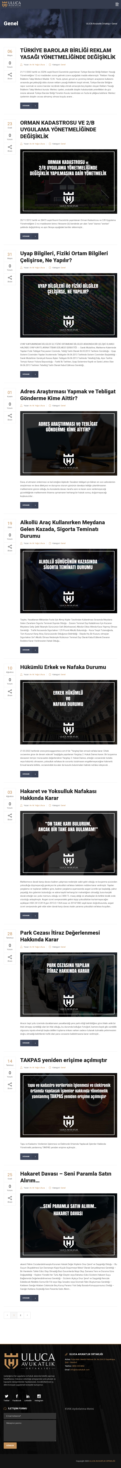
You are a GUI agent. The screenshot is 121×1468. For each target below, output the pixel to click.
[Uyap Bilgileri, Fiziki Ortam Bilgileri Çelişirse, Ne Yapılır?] (68, 305)
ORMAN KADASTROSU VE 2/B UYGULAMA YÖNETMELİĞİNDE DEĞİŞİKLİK (58, 130)
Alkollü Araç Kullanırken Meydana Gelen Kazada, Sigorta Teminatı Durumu (62, 529)
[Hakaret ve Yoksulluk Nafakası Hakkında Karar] (68, 843)
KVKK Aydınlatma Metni (79, 1408)
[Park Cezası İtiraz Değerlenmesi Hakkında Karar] (68, 984)
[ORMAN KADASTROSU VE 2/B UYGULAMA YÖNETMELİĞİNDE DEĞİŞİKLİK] (68, 181)
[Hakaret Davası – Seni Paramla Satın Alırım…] (68, 1225)
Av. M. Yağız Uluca (37, 65)
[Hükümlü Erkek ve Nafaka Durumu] (68, 712)
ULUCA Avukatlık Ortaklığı (98, 24)
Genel (63, 65)
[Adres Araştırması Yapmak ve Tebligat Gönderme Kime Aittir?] (68, 443)
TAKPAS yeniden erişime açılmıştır (63, 1060)
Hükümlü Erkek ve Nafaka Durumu (63, 667)
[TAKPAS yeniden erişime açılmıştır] (68, 1105)
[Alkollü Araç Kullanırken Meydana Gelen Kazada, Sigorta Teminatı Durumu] (68, 581)
